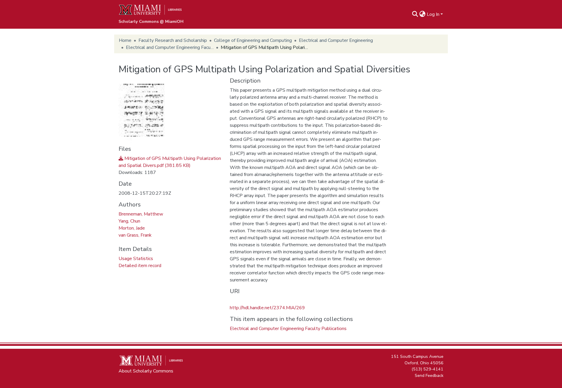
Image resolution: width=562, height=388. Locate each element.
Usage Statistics (136, 258)
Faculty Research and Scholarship (172, 40)
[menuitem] (422, 14)
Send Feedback (429, 375)
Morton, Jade (132, 228)
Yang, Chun (129, 221)
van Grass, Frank (135, 235)
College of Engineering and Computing (253, 40)
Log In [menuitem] (433, 14)
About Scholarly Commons (146, 371)
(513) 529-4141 (427, 369)
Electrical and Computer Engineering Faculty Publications (170, 47)
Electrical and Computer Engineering (336, 40)
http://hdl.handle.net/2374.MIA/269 (267, 308)
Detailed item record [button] (140, 265)
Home (125, 40)
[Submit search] (415, 14)
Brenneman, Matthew (141, 214)
